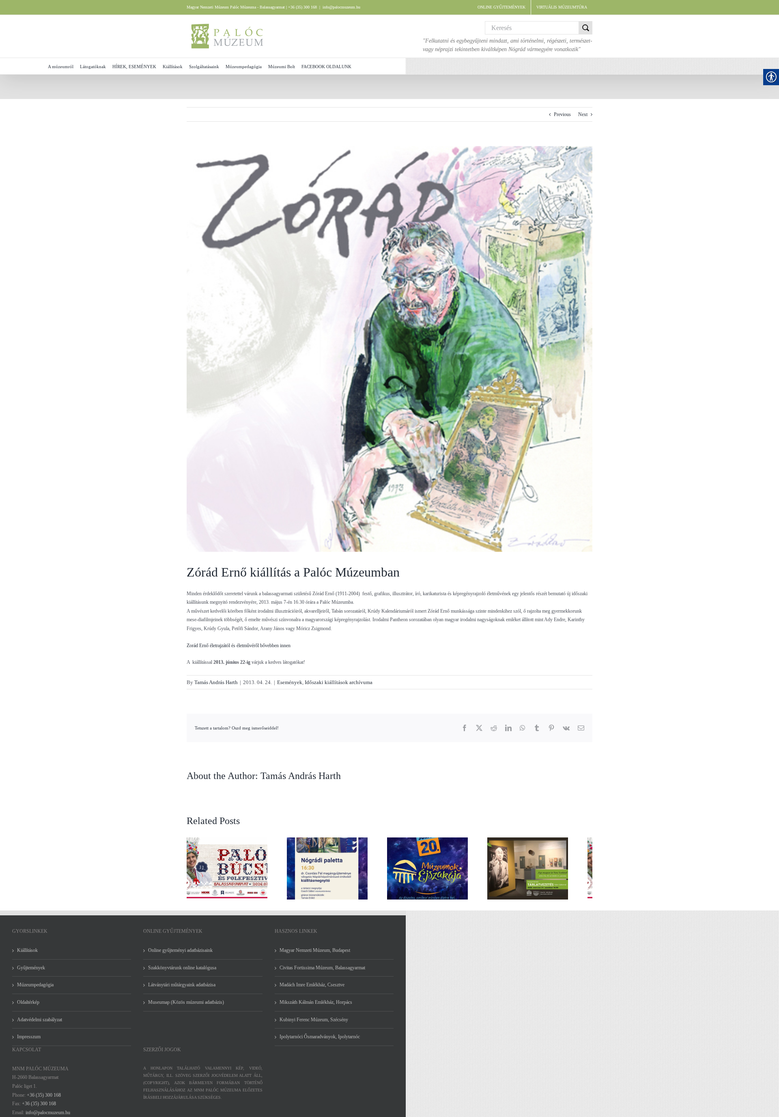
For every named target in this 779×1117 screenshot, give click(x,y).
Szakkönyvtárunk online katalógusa (182, 972)
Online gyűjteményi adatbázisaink (180, 955)
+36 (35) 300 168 (44, 1100)
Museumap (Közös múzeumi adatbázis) (186, 1007)
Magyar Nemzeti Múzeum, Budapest (315, 955)
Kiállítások (27, 955)
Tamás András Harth (216, 682)
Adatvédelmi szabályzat (39, 1024)
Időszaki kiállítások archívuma (338, 682)
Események (289, 682)
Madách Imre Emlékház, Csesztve (312, 989)
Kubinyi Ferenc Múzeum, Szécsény (314, 1024)
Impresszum (29, 1041)
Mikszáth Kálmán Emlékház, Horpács (316, 1007)
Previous (562, 114)
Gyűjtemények (31, 972)
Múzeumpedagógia (35, 989)
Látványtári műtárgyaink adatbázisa (181, 989)
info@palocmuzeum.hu (341, 7)
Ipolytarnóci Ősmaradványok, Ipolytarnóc (320, 1041)
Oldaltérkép (28, 1007)
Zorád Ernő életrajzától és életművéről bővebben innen (239, 645)
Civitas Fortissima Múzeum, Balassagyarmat (322, 972)
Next (582, 114)
